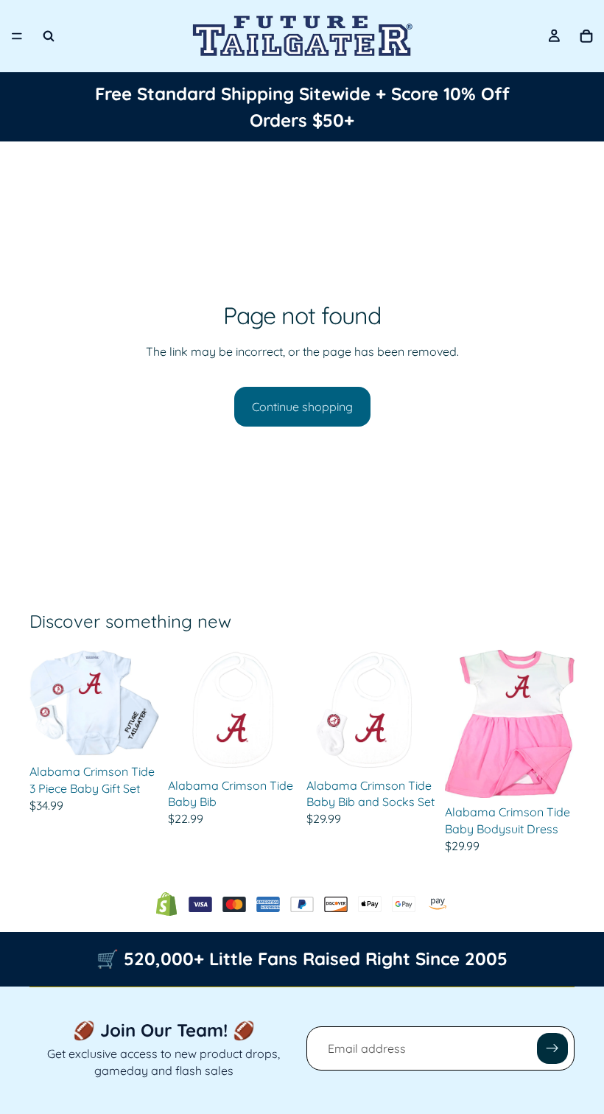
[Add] (274, 748)
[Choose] (136, 735)
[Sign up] (552, 1048)
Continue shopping (302, 406)
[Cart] (586, 36)
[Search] (48, 36)
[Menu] (17, 36)
